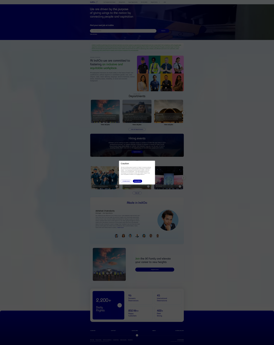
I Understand (126, 181)
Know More (137, 181)
